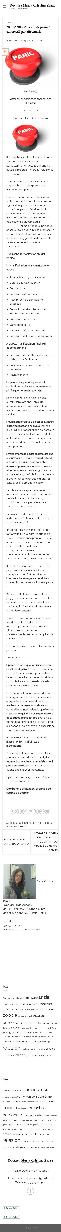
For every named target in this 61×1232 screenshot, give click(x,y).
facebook (26, 1028)
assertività (7, 1004)
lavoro (6, 1036)
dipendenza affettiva (34, 1023)
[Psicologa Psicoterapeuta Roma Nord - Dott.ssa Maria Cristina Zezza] (32, 6)
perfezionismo (20, 1041)
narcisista (30, 1037)
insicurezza (44, 1032)
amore (32, 997)
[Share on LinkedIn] (47, 811)
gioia (35, 1032)
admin (38, 41)
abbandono (20, 998)
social (12, 1055)
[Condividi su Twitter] (24, 811)
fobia (54, 1028)
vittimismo (49, 1055)
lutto (13, 1037)
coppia (10, 1015)
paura (7, 1041)
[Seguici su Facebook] (30, 1191)
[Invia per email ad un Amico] (30, 811)
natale (37, 1037)
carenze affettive (26, 1009)
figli (49, 1028)
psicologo (46, 1042)
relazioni (12, 1048)
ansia (8, 826)
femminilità (35, 1028)
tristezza (31, 1055)
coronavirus (23, 1016)
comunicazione (44, 1009)
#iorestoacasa (8, 998)
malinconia (20, 1037)
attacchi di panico (19, 826)
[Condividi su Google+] (42, 811)
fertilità (44, 1028)
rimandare (40, 1049)
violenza (40, 1055)
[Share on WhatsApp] (13, 811)
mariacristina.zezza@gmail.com (21, 929)
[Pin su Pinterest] (36, 811)
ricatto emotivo (28, 1049)
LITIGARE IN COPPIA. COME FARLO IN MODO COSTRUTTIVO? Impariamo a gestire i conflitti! (44, 841)
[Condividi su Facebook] (19, 811)
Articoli (10, 23)
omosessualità (47, 1037)
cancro (15, 1009)
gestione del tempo (20, 1032)
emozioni (16, 1027)
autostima (44, 1004)
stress (20, 1055)
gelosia (6, 1032)
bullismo (6, 1009)
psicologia (35, 1041)
